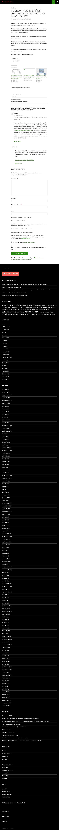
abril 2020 (4, 556)
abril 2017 (4, 625)
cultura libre (5, 307)
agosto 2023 (5, 456)
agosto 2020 (5, 544)
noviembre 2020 (6, 536)
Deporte (4, 360)
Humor (4, 365)
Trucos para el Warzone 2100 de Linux (11, 724)
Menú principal (57, 2)
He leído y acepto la (24, 242)
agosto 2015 (5, 678)
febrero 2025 (5, 420)
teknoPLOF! (5, 756)
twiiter (21, 87)
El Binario (4, 759)
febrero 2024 (5, 442)
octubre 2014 (5, 705)
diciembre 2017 (6, 605)
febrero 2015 (5, 694)
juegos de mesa (5, 309)
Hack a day (4, 762)
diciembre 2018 (6, 583)
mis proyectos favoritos (27, 309)
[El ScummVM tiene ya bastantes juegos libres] (29, 71)
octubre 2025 (5, 397)
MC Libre (4, 778)
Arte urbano (6, 326)
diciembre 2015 (6, 667)
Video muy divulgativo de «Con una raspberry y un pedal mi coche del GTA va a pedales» (26, 284)
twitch (52, 312)
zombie (53, 314)
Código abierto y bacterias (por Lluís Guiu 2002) (13, 802)
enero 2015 (5, 697)
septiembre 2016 (6, 644)
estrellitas (21, 307)
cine (44, 305)
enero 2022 (5, 500)
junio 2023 (4, 461)
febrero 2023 (5, 470)
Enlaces (5, 371)
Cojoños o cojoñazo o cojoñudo (13, 287)
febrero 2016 (5, 661)
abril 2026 (4, 389)
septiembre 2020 (6, 542)
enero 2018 (5, 603)
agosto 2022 (5, 481)
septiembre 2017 (6, 611)
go (35, 307)
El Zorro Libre (5, 773)
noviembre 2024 (6, 425)
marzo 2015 (5, 691)
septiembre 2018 (6, 592)
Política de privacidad (29, 242)
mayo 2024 (5, 436)
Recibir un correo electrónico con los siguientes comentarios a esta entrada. (28, 248)
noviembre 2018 (6, 586)
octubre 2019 (5, 572)
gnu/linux (32, 307)
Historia (5, 346)
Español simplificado (7, 729)
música (37, 309)
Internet (4, 368)
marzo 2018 (5, 600)
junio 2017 (4, 619)
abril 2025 (4, 414)
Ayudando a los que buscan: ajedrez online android (41, 77)
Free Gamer (5, 750)
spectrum (40, 312)
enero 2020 (5, 564)
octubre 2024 (5, 428)
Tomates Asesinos (7, 2)
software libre (31, 311)
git (24, 307)
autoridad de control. (25, 238)
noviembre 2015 (6, 669)
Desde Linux (5, 767)
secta (24, 312)
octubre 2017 (5, 608)
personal (15, 87)
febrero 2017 (5, 630)
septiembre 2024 (6, 431)
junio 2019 (4, 578)
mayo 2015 (5, 686)
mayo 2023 (5, 464)
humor (54, 307)
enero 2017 (5, 633)
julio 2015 (4, 680)
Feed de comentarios (7, 794)
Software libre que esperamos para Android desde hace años (16, 77)
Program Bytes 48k (6, 753)
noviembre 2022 (6, 475)
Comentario (14, 178)
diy (12, 307)
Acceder (4, 788)
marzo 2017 (5, 628)
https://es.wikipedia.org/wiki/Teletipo (24, 160)
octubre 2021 (5, 508)
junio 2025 (4, 409)
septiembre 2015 (6, 675)
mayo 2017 (5, 622)
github (28, 307)
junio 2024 (4, 434)
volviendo (27, 87)
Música (5, 354)
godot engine (43, 307)
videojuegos (24, 314)
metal (13, 309)
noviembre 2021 (6, 506)
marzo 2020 (5, 558)
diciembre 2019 (6, 567)
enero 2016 (5, 664)
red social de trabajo (9, 312)
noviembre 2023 (6, 450)
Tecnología (4, 376)
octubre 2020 (5, 539)
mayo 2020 (5, 553)
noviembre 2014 (6, 703)
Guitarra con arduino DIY (8, 732)
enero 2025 (5, 422)
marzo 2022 (5, 495)
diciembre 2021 (6, 503)
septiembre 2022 (6, 478)
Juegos (4, 349)
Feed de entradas (6, 791)
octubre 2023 (5, 453)
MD (20, 19)
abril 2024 (4, 439)
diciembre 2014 (6, 700)
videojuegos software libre (46, 314)
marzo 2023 (5, 467)
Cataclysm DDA (31, 305)
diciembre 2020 (6, 533)
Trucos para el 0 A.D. (7, 715)
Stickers (6, 329)
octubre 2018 (5, 589)
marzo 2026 (5, 392)
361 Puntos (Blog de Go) (8, 770)
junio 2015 (4, 683)
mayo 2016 (5, 653)
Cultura (4, 337)
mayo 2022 (5, 489)
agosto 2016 (5, 647)
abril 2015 (4, 689)
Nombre (13, 198)
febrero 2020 (5, 561)
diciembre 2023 (6, 447)
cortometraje (53, 305)
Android (4, 305)
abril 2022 (4, 492)
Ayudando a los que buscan (15, 305)
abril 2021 (4, 522)
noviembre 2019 (6, 569)
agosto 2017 (5, 614)
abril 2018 (4, 597)
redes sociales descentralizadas (23, 130)
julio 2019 (4, 575)
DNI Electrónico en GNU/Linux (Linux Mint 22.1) (13, 727)
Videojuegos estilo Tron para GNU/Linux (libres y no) (14, 738)
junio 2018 (4, 594)
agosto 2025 (5, 403)
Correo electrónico (16, 204)
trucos (46, 312)
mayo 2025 (5, 411)
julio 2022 (4, 483)
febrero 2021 (5, 528)
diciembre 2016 (6, 636)
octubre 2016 (5, 642)
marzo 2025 (5, 417)
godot (38, 307)
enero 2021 (5, 531)
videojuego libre (14, 314)
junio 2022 (4, 486)
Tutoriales (4, 379)
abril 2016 (4, 655)
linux (10, 309)
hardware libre (49, 307)
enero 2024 (5, 445)
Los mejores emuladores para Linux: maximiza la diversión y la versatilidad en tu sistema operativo (25, 721)
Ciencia (4, 335)
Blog (3, 332)
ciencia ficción (39, 305)
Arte (3, 324)
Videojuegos (6, 357)
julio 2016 (4, 650)
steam (44, 312)
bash (25, 305)
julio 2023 (4, 458)
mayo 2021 (5, 520)
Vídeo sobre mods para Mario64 (10, 735)
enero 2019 (5, 581)
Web (12, 211)
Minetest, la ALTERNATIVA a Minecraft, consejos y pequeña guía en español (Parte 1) (22, 740)
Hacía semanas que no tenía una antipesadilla (16, 295)
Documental (15, 307)
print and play (43, 309)
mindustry (17, 309)
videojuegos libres (34, 314)
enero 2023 (5, 472)
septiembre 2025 (6, 400)
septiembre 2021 (6, 511)
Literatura (5, 351)
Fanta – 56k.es (5, 775)
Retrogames (5, 374)
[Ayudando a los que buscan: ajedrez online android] (41, 71)
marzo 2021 (5, 525)
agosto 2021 (5, 514)
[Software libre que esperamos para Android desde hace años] (16, 71)
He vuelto (16, 95)
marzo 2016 (5, 658)
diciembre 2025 (6, 395)
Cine (4, 343)
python (47, 309)
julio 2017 (4, 617)
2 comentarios (27, 19)
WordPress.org (6, 797)
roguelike (19, 312)
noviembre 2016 (6, 639)
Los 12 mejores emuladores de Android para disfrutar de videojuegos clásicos (20, 718)
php (39, 309)
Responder (17, 141)
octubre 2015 (5, 672)
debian (9, 307)
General (13, 8)
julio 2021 (4, 517)
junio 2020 (4, 550)
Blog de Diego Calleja (7, 764)
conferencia (47, 305)
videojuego (6, 314)
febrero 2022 (5, 497)
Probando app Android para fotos (19, 100)
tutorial (49, 312)
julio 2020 (4, 547)
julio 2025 (4, 406)
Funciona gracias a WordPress (8, 828)
